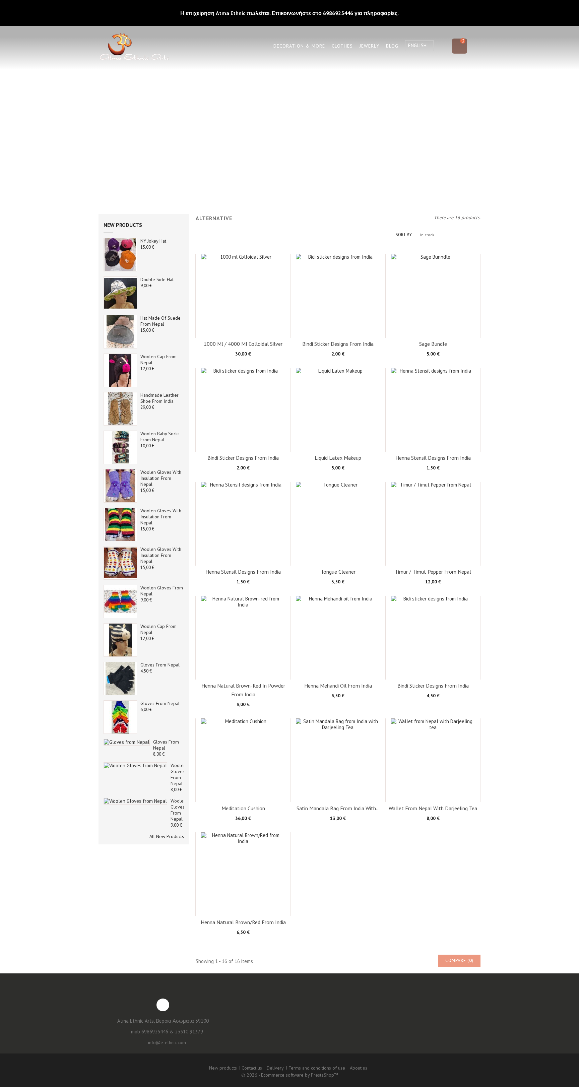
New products (123, 224)
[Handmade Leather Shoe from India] (120, 409)
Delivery (275, 1068)
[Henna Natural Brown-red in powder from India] (243, 638)
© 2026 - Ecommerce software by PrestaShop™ (289, 1075)
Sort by (404, 235)
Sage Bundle (433, 343)
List (209, 235)
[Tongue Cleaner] (338, 524)
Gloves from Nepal (160, 665)
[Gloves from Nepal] (120, 678)
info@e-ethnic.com (167, 1042)
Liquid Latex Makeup (338, 457)
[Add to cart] (227, 336)
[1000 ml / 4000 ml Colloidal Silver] (243, 296)
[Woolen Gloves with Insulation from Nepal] (120, 486)
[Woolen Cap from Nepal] (120, 370)
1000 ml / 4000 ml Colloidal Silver (243, 343)
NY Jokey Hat (153, 241)
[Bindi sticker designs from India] (338, 296)
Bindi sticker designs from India (338, 343)
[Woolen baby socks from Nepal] (120, 447)
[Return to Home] (230, 127)
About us (358, 1068)
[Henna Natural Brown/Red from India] (243, 874)
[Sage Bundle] (433, 296)
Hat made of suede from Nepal (160, 321)
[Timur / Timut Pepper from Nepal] (433, 524)
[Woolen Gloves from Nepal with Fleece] (135, 801)
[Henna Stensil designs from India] (433, 410)
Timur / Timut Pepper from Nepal (433, 571)
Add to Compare (243, 336)
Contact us (252, 1068)
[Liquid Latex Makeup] (338, 410)
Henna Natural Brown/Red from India (243, 922)
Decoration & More (299, 46)
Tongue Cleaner (338, 571)
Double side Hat (157, 279)
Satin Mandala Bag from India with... (338, 808)
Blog (392, 46)
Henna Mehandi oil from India (338, 685)
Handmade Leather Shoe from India (159, 398)
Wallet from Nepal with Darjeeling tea (433, 808)
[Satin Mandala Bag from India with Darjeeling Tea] (338, 760)
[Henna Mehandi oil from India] (338, 638)
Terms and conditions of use (316, 1068)
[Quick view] (259, 336)
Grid (199, 235)
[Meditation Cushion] (243, 760)
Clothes (342, 46)
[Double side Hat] (120, 254)
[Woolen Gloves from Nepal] (120, 601)
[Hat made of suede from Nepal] (120, 331)
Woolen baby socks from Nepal (160, 437)
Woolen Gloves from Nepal (178, 774)
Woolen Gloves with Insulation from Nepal (160, 478)
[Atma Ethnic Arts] (134, 48)
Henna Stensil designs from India (433, 457)
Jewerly (369, 46)
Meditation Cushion (243, 808)
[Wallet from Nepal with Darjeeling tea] (433, 760)
